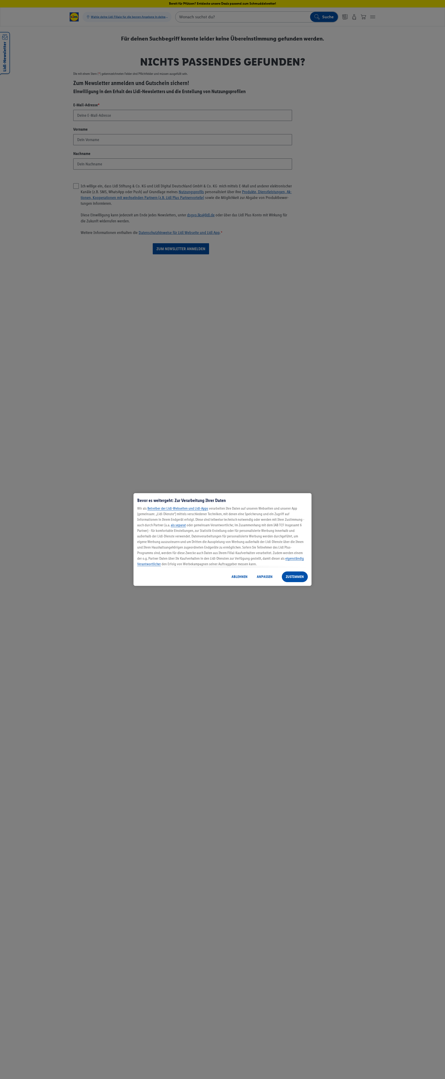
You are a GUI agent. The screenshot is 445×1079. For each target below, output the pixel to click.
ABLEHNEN (240, 576)
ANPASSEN (265, 576)
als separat (178, 525)
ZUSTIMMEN (295, 576)
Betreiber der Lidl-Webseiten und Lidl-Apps (177, 508)
